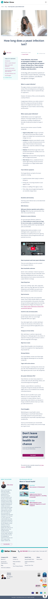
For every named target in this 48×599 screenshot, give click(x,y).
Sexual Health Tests (29, 559)
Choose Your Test (29, 565)
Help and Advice (16, 561)
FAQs (14, 564)
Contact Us (15, 559)
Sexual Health (25, 54)
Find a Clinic (39, 559)
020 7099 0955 (24, 551)
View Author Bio (7, 544)
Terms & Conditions (5, 567)
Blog (2, 565)
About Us (3, 559)
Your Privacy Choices (18, 566)
